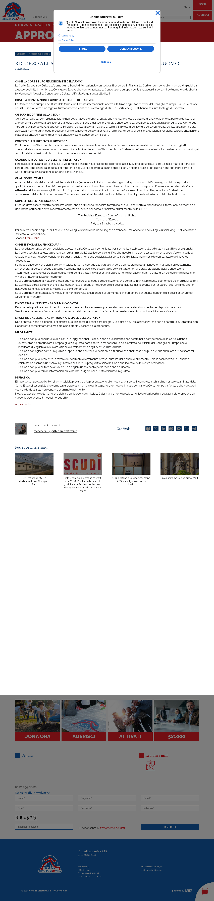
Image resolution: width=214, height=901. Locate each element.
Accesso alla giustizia (39, 54)
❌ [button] (157, 13)
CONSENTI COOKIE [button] (131, 49)
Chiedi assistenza (28, 25)
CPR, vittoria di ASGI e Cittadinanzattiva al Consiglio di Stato (34, 481)
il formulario (32, 238)
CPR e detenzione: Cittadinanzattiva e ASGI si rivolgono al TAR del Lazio (131, 481)
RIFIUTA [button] (82, 49)
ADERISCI (203, 14)
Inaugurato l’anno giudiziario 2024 (180, 478)
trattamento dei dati (112, 828)
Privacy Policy (60, 891)
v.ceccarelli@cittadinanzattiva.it (55, 431)
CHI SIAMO (40, 17)
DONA (203, 4)
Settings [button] (107, 62)
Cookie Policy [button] (68, 36)
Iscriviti (170, 826)
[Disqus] (107, 553)
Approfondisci (23, 404)
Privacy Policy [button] (68, 40)
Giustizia (21, 54)
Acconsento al (103, 828)
